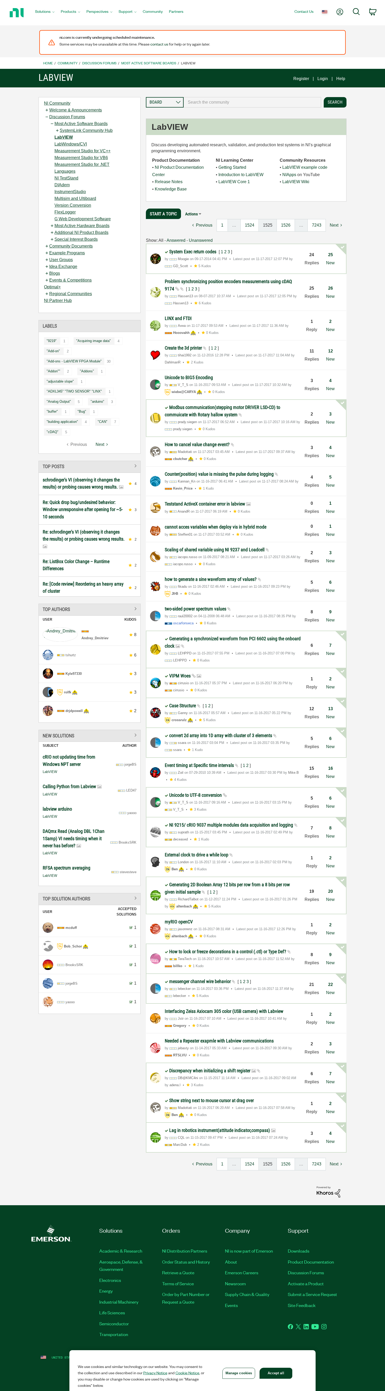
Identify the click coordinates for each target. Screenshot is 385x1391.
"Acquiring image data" (93, 341)
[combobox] (252, 102)
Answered (176, 240)
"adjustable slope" (60, 381)
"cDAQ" (52, 432)
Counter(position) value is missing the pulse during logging (220, 474)
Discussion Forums (99, 62)
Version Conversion (72, 205)
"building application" (62, 422)
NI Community (57, 103)
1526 (285, 225)
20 (330, 891)
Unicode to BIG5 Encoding (189, 377)
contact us (159, 44)
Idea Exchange (63, 266)
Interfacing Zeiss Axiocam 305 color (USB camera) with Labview (224, 1011)
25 (330, 255)
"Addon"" (53, 371)
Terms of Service (178, 1283)
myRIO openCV (179, 921)
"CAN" (102, 422)
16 (330, 768)
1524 (249, 225)
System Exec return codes (193, 251)
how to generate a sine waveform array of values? (211, 579)
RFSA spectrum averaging (66, 868)
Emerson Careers (241, 1272)
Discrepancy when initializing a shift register (210, 1070)
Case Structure (183, 705)
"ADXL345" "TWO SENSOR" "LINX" (74, 391)
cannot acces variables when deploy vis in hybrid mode (215, 527)
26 (330, 288)
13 (330, 708)
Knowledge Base (171, 189)
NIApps (289, 174)
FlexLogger (65, 212)
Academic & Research (120, 1251)
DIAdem (62, 185)
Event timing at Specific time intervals (200, 765)
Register (301, 78)
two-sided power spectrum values (196, 609)
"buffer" (52, 411)
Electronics (110, 1280)
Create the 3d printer (184, 348)
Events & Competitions (70, 280)
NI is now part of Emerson (249, 1251)
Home (48, 62)
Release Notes (169, 182)
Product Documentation (311, 1262)
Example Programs (67, 253)
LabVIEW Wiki (295, 182)
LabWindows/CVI (70, 144)
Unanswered (201, 240)
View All (89, 466)
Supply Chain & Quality (247, 1294)
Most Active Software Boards (148, 62)
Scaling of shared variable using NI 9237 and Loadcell (215, 549)
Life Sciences (112, 1312)
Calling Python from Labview (70, 786)
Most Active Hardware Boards (81, 225)
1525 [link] (267, 225)
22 (330, 984)
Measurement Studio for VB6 (81, 157)
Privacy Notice (155, 1372)
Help (340, 78)
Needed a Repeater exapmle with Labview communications (219, 1041)
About (231, 1262)
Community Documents (71, 246)
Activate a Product (306, 1283)
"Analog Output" (59, 401)
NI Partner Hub (58, 300)
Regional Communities (70, 293)
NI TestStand (66, 178)
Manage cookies (239, 1373)
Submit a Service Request (312, 1294)
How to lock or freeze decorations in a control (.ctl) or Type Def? (228, 951)
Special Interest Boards (76, 239)
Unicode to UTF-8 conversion (196, 795)
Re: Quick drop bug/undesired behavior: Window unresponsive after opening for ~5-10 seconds (83, 509)
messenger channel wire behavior (200, 981)
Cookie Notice (187, 1372)
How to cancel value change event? (198, 444)
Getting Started (232, 167)
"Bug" (82, 411)
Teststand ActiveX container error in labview (205, 504)
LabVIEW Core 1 (234, 182)
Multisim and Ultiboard (75, 198)
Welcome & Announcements (75, 110)
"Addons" (87, 371)
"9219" (52, 341)
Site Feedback (302, 1305)
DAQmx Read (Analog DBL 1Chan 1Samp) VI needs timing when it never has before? (73, 838)
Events (231, 1305)
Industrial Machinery (119, 1302)
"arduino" (97, 401)
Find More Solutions (89, 735)
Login (322, 78)
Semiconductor (114, 1323)
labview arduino (57, 809)
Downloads (298, 1251)
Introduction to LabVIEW (240, 174)
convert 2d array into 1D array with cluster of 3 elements (221, 735)
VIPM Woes (180, 675)
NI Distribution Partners (184, 1251)
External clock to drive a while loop (197, 854)
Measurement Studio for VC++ (82, 151)
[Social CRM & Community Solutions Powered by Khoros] (328, 1191)
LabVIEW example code (304, 167)
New (330, 263)
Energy (106, 1291)
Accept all (276, 1373)
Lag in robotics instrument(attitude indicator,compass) (220, 1130)
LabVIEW (63, 137)
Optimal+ (52, 287)
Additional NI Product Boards (81, 232)
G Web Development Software (82, 219)
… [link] (234, 225)
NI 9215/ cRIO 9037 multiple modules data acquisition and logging (231, 825)
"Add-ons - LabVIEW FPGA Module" (74, 361)
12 (330, 351)
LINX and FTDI (178, 318)
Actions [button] (191, 213)
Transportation (113, 1334)
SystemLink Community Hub (86, 130)
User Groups (61, 259)
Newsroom (235, 1283)
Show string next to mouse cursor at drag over (211, 1100)
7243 (316, 225)
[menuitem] (45, 12)
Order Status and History (186, 1262)
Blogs (54, 273)
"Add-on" (53, 351)
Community (68, 62)
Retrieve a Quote (178, 1272)
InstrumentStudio (70, 191)
